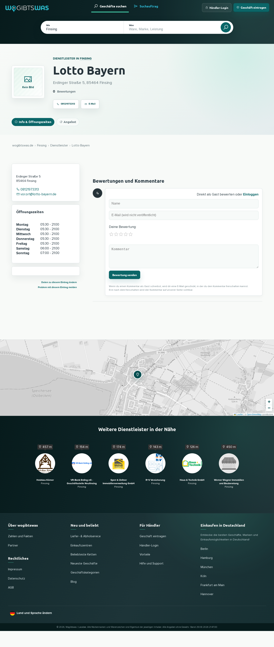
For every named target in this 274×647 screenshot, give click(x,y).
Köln (203, 576)
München (207, 567)
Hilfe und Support (151, 563)
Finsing (86, 58)
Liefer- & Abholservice (86, 536)
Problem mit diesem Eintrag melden (57, 287)
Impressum (15, 569)
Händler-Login (218, 7)
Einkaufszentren (81, 545)
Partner (13, 545)
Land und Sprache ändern (34, 613)
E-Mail (92, 103)
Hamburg (207, 557)
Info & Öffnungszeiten (35, 122)
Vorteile (145, 554)
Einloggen (251, 194)
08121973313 (68, 103)
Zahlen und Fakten (20, 536)
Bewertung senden (124, 275)
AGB (11, 587)
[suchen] (226, 27)
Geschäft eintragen (253, 7)
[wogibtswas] (27, 7)
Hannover (207, 594)
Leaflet (239, 414)
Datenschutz (16, 578)
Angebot (70, 122)
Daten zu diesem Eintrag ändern (59, 282)
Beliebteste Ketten (83, 554)
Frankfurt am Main (212, 585)
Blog (74, 581)
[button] (137, 374)
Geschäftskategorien (85, 572)
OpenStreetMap (254, 414)
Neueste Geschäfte (84, 563)
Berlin (204, 548)
